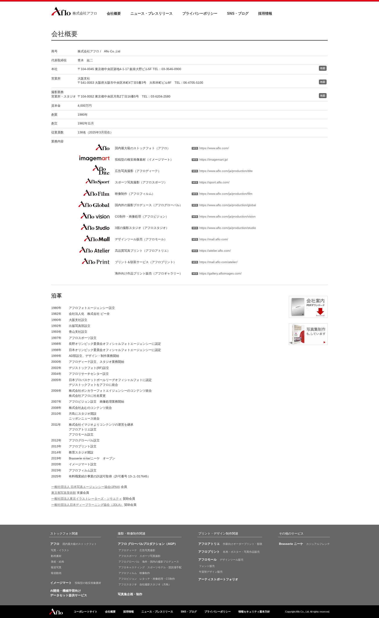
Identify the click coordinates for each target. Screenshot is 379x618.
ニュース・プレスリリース (152, 13)
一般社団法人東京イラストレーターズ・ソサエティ (86, 498)
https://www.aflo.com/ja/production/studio (227, 228)
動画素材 (56, 556)
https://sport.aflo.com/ (214, 182)
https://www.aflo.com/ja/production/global (227, 205)
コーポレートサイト (85, 611)
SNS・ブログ (237, 13)
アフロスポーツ (139, 556)
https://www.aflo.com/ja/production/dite (226, 171)
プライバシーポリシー (199, 13)
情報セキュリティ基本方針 (254, 611)
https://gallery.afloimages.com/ (220, 273)
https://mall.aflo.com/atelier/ (218, 262)
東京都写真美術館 (63, 492)
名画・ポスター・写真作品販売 (229, 551)
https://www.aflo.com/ (214, 148)
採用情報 (265, 13)
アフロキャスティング (150, 567)
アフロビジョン (146, 578)
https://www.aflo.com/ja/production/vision (227, 216)
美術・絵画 (57, 561)
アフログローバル (148, 561)
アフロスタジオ (144, 584)
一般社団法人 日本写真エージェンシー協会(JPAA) (85, 487)
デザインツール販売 (220, 559)
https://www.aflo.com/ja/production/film (225, 193)
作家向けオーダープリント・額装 (230, 543)
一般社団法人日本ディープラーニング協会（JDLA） (87, 504)
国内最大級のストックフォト (73, 543)
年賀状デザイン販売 (211, 571)
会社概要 (114, 13)
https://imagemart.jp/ (213, 159)
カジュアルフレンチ (304, 543)
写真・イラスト (60, 550)
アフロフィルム (134, 573)
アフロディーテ (136, 550)
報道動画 (56, 573)
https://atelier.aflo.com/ (215, 250)
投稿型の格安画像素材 (75, 582)
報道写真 (56, 567)
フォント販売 (207, 566)
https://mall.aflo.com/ (213, 239)
